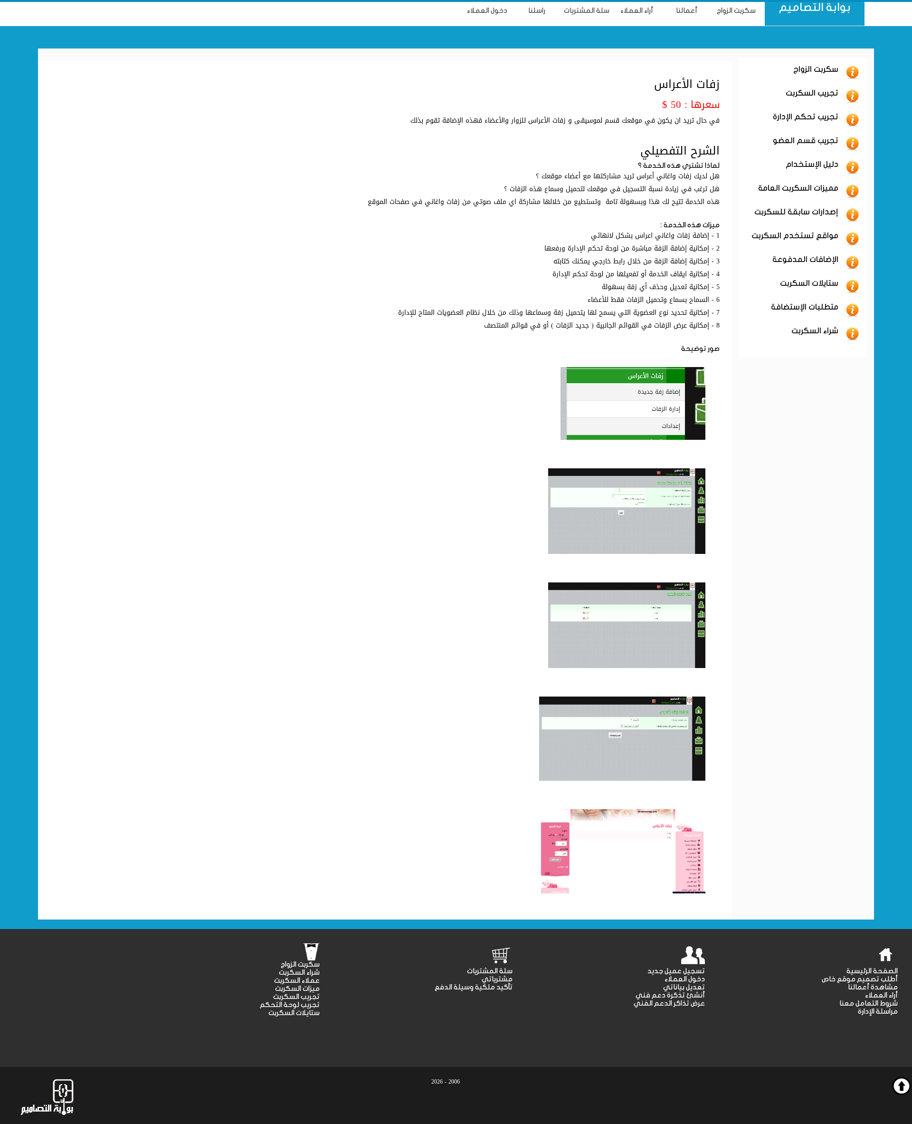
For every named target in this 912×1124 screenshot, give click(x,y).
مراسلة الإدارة (878, 1011)
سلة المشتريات (490, 971)
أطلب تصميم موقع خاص (860, 979)
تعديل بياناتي (684, 987)
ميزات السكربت (297, 988)
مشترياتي (497, 979)
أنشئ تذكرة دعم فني (670, 995)
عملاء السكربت (297, 980)
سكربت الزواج (300, 964)
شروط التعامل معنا (868, 1003)
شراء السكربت (299, 972)
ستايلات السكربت (294, 1013)
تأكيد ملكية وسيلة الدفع (474, 987)
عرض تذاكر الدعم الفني (669, 1003)
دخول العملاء (685, 979)
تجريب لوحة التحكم (290, 1004)
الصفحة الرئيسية (872, 971)
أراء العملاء (881, 995)
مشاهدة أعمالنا (873, 987)
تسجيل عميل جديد (676, 971)
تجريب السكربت (296, 996)
